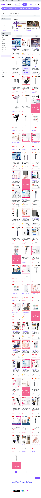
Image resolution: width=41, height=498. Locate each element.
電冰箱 (3, 74)
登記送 (16, 8)
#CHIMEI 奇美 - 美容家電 (26, 481)
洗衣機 (3, 76)
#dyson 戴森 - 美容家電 (16, 482)
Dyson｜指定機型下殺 (5, 24)
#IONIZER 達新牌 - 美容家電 (27, 482)
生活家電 (3, 45)
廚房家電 (3, 43)
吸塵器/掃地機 (4, 51)
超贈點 (37, 8)
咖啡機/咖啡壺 (4, 49)
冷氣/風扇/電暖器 (4, 72)
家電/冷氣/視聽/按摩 (5, 35)
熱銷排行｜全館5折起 (5, 20)
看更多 (21, 8)
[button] (13, 27)
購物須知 (18, 495)
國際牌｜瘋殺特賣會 (5, 22)
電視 (3, 37)
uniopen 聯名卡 (30, 8)
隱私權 (26, 495)
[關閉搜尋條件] (19, 4)
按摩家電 (3, 70)
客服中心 (10, 495)
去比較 (26, 72)
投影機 (3, 41)
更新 (27, 493)
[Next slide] (20, 42)
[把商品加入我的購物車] (19, 55)
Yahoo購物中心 (7, 4)
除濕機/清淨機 (4, 53)
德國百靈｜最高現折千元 (6, 29)
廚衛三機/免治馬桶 (5, 47)
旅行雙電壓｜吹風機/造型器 (6, 27)
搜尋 (38, 477)
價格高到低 (28, 35)
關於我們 (14, 495)
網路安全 (22, 495)
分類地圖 (30, 495)
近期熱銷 (33, 35)
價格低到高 (24, 35)
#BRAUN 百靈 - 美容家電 (16, 481)
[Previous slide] (12, 42)
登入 (31, 4)
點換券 (10, 8)
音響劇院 (3, 39)
